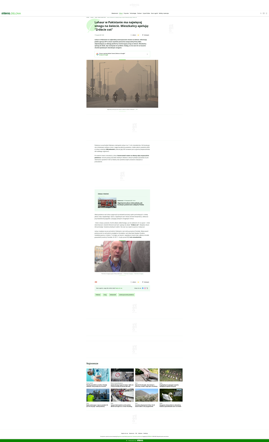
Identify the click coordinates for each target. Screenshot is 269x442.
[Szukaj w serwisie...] (260, 13)
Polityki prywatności (128, 436)
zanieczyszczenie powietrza (126, 295)
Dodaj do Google (111, 55)
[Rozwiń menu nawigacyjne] (266, 13)
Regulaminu (119, 436)
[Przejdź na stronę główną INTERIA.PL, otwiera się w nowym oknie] (6, 13)
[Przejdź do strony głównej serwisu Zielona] (16, 13)
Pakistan (98, 295)
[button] (115, 13)
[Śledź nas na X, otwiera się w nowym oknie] (147, 288)
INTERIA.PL (149, 436)
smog (105, 295)
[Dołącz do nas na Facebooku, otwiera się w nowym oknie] (143, 288)
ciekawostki (113, 295)
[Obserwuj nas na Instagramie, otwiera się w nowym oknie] (145, 288)
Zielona (92, 17)
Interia (87, 17)
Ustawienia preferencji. (137, 436)
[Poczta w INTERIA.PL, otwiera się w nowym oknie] (263, 13)
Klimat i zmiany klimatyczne (100, 17)
